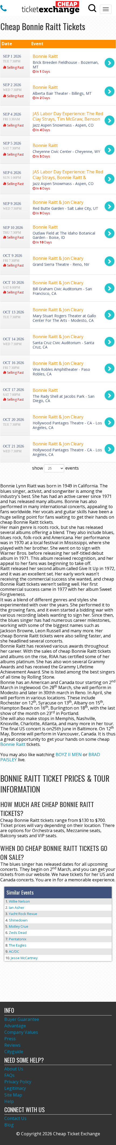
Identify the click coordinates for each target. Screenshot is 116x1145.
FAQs (9, 1075)
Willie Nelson (19, 901)
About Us (13, 1069)
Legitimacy (15, 1088)
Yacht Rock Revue (23, 913)
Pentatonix (17, 939)
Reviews (12, 1045)
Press (10, 1039)
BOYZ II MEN (69, 754)
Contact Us (15, 1118)
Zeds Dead (18, 932)
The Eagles (17, 945)
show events (55, 468)
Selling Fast (15, 67)
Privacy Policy (17, 1082)
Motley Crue (18, 926)
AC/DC (14, 951)
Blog (9, 1125)
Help (9, 1101)
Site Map (13, 1095)
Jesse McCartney (24, 957)
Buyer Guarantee (21, 1019)
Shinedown (18, 920)
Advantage (15, 1026)
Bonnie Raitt (12, 744)
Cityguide (13, 1052)
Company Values (21, 1032)
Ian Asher (16, 907)
